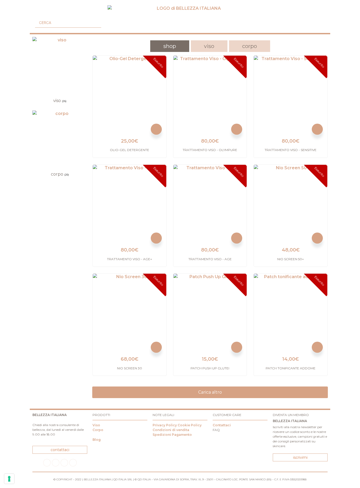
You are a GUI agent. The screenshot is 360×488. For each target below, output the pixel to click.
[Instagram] (55, 462)
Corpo (98, 430)
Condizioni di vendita (171, 430)
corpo (249, 46)
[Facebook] (47, 462)
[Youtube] (64, 462)
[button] (37, 12)
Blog (97, 440)
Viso (96, 425)
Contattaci (222, 425)
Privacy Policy (165, 425)
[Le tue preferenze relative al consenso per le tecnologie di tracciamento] (9, 479)
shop (169, 46)
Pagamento (182, 435)
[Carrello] (320, 22)
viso (209, 46)
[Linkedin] (73, 462)
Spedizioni (162, 435)
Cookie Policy (190, 425)
